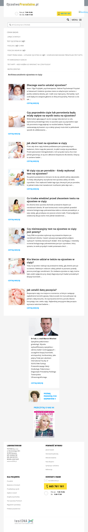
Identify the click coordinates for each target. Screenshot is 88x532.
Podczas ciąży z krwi (16, 46)
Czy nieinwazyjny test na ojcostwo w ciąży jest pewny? (52, 230)
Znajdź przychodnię (13, 497)
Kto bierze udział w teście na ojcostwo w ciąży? (50, 261)
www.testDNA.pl (12, 461)
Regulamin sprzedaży (14, 505)
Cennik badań (12, 32)
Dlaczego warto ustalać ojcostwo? (47, 85)
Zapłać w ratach (14, 37)
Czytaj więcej (33, 103)
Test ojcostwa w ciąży (16, 41)
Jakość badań (50, 450)
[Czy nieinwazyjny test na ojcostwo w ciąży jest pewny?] (16, 235)
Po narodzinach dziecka (17, 60)
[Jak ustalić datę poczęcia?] (16, 296)
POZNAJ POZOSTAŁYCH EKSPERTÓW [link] (50, 396)
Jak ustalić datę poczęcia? (42, 289)
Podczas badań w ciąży (17, 50)
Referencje (49, 469)
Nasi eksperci (50, 462)
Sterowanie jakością (52, 454)
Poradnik (10, 481)
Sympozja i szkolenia (52, 466)
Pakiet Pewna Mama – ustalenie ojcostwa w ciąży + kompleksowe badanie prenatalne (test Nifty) (45, 55)
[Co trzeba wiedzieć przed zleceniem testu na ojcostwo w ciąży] (16, 205)
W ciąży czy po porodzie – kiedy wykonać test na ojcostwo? (51, 172)
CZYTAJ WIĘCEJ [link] (37, 383)
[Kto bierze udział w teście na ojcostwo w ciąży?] (16, 266)
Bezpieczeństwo (14, 69)
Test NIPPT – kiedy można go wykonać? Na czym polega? (29, 64)
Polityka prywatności (13, 509)
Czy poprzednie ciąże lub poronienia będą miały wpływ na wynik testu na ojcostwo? (51, 114)
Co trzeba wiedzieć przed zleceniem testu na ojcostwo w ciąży (53, 200)
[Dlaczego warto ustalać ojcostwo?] (16, 92)
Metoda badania (51, 458)
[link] (35, 396)
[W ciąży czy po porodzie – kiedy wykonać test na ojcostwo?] (16, 177)
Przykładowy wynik (13, 489)
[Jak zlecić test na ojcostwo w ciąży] (16, 150)
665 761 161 (65, 13)
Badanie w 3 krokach (13, 485)
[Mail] (53, 480)
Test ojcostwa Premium (14, 501)
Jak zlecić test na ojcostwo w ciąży (47, 143)
